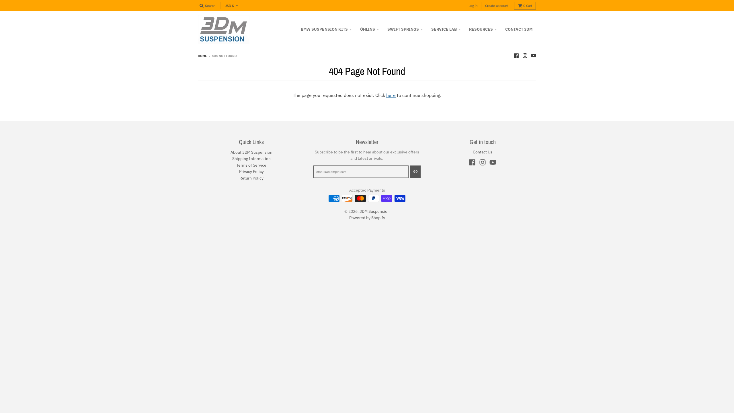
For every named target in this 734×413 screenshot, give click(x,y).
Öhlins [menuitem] (367, 29)
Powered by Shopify (367, 217)
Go (415, 172)
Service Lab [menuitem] (444, 29)
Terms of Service (251, 165)
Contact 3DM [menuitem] (518, 29)
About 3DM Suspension (251, 152)
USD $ (229, 5)
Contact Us (482, 152)
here (391, 95)
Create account (496, 5)
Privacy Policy (251, 171)
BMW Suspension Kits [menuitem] (324, 29)
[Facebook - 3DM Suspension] (516, 55)
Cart (527, 5)
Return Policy (251, 178)
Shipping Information (251, 158)
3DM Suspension (375, 211)
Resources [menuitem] (481, 29)
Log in (473, 5)
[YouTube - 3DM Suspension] (533, 55)
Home (202, 56)
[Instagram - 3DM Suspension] (525, 55)
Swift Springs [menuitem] (403, 29)
